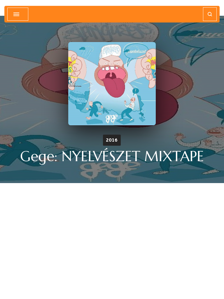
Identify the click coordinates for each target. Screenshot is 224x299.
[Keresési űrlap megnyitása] (210, 14)
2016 (112, 140)
